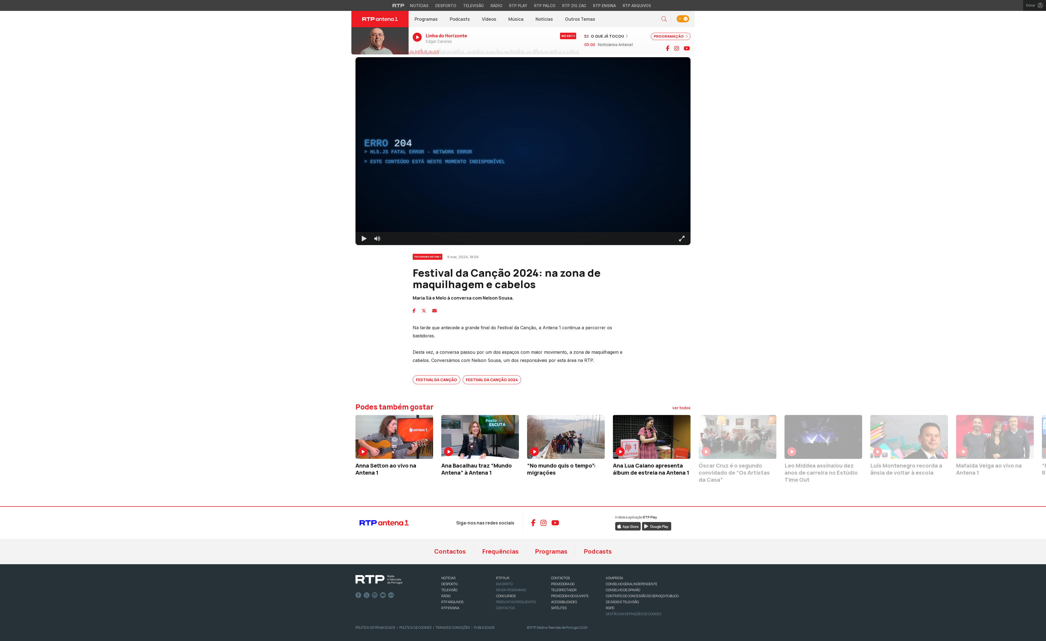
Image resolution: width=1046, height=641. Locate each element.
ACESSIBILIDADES (564, 602)
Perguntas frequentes (516, 602)
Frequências (500, 551)
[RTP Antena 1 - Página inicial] (380, 19)
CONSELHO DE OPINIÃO (623, 590)
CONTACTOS (560, 578)
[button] (664, 19)
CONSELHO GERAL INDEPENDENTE (631, 584)
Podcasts (460, 19)
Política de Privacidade (375, 627)
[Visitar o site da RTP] (399, 5)
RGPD (610, 608)
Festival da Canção (436, 379)
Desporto (445, 5)
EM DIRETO (504, 584)
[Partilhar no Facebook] (414, 311)
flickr (391, 595)
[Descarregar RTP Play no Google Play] (656, 526)
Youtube (383, 595)
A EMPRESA (614, 578)
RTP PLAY (503, 578)
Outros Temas (580, 19)
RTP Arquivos (637, 5)
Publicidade (484, 627)
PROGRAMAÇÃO (669, 36)
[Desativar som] (377, 238)
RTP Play (518, 5)
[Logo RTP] (378, 579)
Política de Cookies (415, 627)
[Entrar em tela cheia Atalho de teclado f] (681, 238)
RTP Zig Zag (574, 5)
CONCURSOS (506, 596)
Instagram (375, 595)
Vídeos (489, 19)
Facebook (358, 595)
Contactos (450, 551)
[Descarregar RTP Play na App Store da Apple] (628, 526)
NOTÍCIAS (448, 578)
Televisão (473, 5)
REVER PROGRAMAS (511, 590)
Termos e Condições (453, 627)
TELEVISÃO (449, 590)
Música (516, 19)
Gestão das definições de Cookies (633, 614)
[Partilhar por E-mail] (434, 311)
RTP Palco (544, 5)
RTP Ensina (604, 5)
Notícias (419, 5)
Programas (426, 19)
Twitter (367, 595)
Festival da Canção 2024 (492, 379)
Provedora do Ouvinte (570, 596)
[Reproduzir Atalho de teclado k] (364, 238)
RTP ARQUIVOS (452, 602)
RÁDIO (446, 596)
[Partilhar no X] (424, 311)
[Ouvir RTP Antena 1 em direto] (380, 40)
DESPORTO (449, 584)
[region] (523, 151)
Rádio (496, 5)
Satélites (559, 608)
